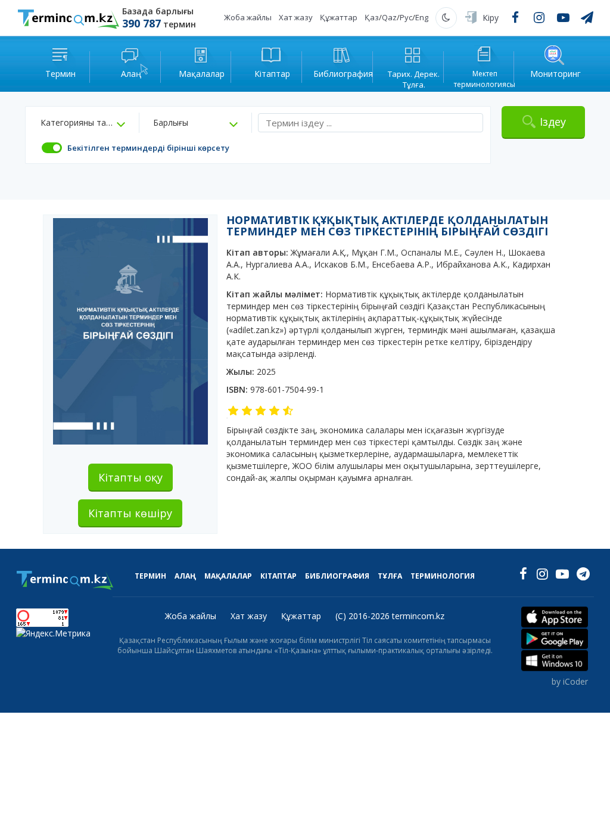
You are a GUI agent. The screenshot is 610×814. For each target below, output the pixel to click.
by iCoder (570, 681)
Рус (406, 17)
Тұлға (390, 576)
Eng (421, 17)
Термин (150, 576)
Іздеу (553, 121)
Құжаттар (338, 17)
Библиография (337, 576)
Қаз (372, 17)
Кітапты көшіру (130, 513)
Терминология (442, 576)
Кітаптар (278, 576)
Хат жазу (296, 17)
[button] (83, 123)
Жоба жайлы (248, 17)
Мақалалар (228, 576)
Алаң (185, 576)
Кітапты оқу (130, 477)
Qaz (389, 17)
